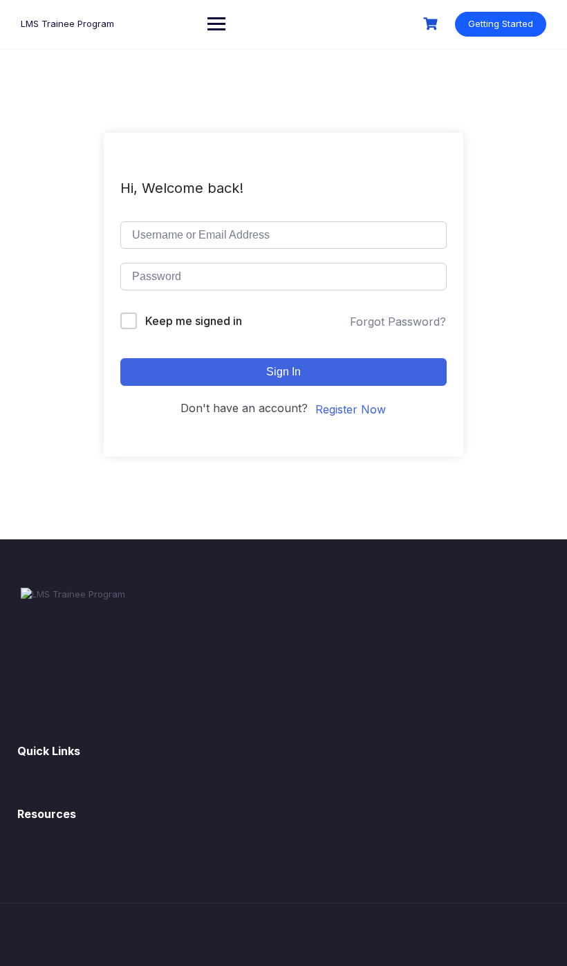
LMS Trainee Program (67, 23)
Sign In (283, 372)
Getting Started (500, 23)
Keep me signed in (193, 321)
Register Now (350, 409)
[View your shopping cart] (432, 23)
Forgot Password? (398, 321)
